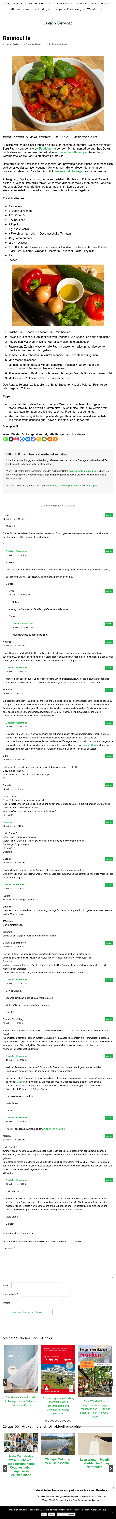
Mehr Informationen (66, 1514)
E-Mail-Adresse (10, 1294)
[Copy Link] (38, 439)
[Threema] (11, 439)
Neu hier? (20, 3)
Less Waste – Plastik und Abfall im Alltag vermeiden (95, 1463)
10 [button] (68, 1421)
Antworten (109, 515)
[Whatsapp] (5, 439)
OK (43, 1514)
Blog (8, 3)
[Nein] (112, 1512)
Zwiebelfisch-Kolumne (53, 1128)
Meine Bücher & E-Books (92, 3)
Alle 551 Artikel (64, 3)
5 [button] (56, 1421)
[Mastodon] (33, 439)
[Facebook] (22, 439)
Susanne (8, 822)
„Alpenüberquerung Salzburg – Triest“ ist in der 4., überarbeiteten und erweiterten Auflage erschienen (58, 1405)
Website (6, 1302)
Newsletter (51, 485)
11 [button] (70, 1421)
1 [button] (46, 1421)
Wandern (93, 9)
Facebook (76, 485)
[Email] (44, 439)
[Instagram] (16, 439)
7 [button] (60, 1421)
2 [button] (48, 1421)
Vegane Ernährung (68, 9)
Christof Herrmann (17, 551)
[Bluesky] (27, 439)
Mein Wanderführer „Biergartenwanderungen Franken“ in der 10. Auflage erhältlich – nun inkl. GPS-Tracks (95, 1408)
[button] (5, 1382)
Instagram (92, 485)
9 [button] (65, 1421)
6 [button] (58, 1421)
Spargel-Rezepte (91, 745)
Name (6, 1285)
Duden (20, 1081)
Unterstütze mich (40, 3)
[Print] (49, 439)
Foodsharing (47, 148)
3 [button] (51, 1421)
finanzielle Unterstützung (82, 471)
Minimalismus (20, 9)
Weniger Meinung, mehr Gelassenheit (58, 1461)
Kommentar (9, 1248)
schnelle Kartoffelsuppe (71, 152)
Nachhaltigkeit (43, 9)
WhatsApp (64, 485)
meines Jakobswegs (69, 171)
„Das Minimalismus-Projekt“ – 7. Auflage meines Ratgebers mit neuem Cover (21, 1401)
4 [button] (53, 1421)
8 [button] (63, 1421)
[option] (21, 1376)
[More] (55, 439)
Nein (52, 1514)
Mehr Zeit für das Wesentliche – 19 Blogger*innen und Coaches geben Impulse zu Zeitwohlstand (21, 1465)
